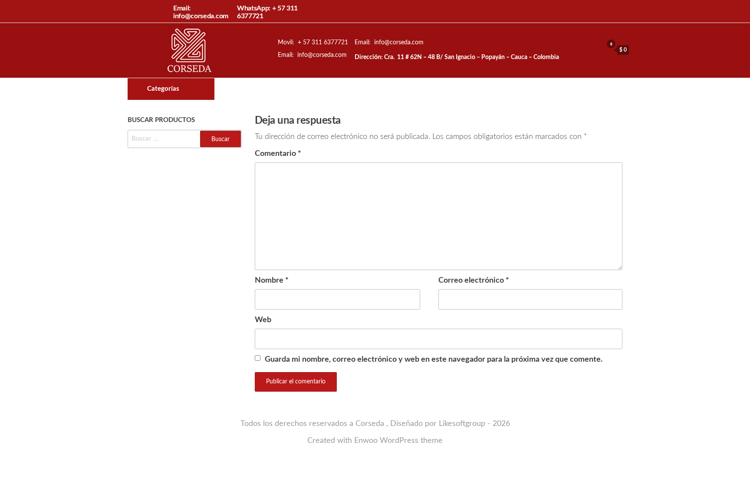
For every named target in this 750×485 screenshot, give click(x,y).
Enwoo (366, 441)
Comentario (278, 154)
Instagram (418, 89)
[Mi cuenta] (594, 49)
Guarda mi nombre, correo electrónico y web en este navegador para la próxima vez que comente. (433, 359)
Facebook (403, 89)
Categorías (163, 89)
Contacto (433, 89)
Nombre (272, 280)
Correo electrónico (473, 280)
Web (263, 320)
